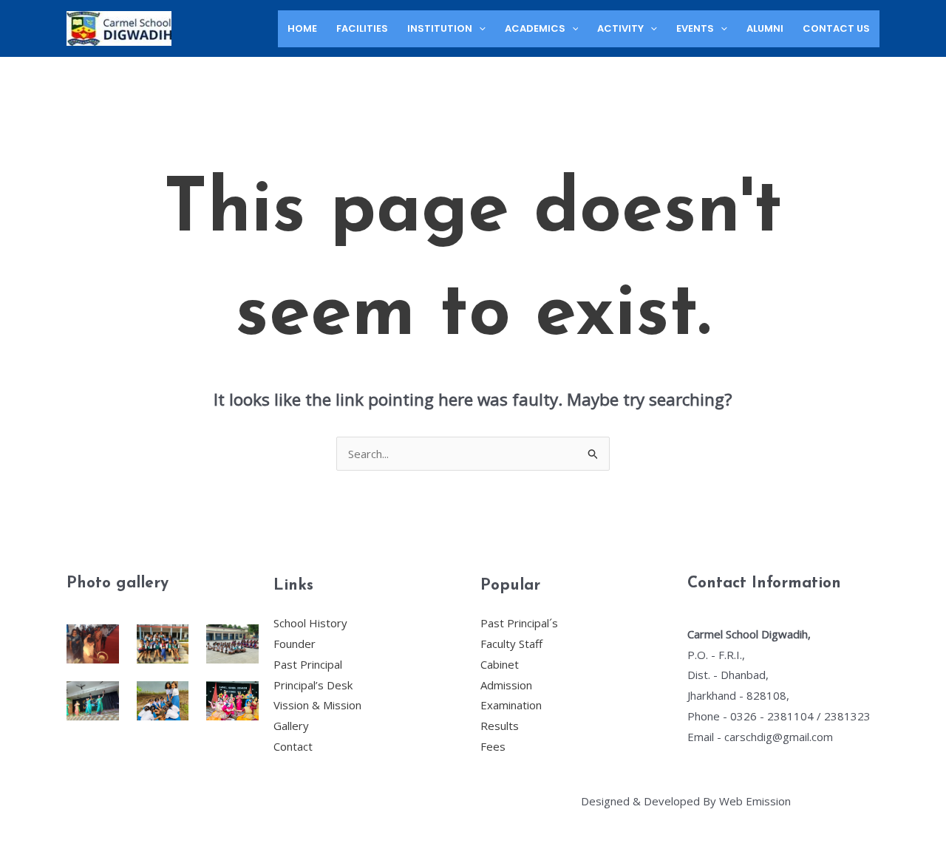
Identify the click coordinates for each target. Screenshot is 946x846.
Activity (620, 28)
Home (302, 28)
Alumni (764, 28)
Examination (511, 704)
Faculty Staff (511, 643)
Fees (493, 746)
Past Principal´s (519, 622)
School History (310, 622)
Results (499, 725)
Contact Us (836, 28)
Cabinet (499, 664)
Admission (506, 685)
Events (695, 28)
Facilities (362, 28)
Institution (439, 28)
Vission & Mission (317, 704)
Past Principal (307, 664)
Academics (535, 28)
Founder (294, 643)
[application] (479, 28)
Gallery (291, 725)
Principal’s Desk (313, 685)
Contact (293, 746)
